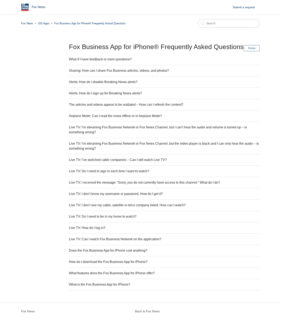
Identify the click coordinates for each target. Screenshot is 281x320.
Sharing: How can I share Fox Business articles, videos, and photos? (119, 70)
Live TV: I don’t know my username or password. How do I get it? (116, 194)
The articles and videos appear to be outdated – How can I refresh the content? (126, 104)
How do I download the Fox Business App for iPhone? (108, 262)
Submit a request (244, 7)
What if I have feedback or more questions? (100, 59)
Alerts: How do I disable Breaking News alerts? (103, 82)
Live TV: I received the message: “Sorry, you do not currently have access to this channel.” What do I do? (144, 182)
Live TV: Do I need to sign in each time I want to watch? (109, 171)
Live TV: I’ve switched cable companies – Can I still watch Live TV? (118, 160)
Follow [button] (251, 48)
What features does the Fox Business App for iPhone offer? (112, 273)
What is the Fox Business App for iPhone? (99, 284)
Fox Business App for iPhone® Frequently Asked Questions (90, 23)
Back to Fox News (147, 311)
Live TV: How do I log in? (87, 228)
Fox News (27, 23)
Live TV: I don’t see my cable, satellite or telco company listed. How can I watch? (127, 205)
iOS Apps (43, 23)
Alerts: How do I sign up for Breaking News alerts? (105, 93)
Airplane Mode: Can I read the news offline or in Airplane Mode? (115, 116)
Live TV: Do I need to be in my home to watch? (102, 216)
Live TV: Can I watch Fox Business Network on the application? (115, 239)
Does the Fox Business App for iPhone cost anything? (108, 250)
